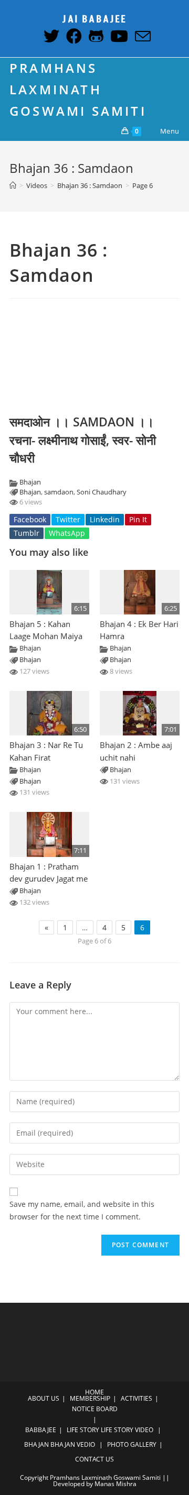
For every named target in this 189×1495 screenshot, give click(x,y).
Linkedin (105, 519)
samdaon (59, 492)
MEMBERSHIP (90, 1398)
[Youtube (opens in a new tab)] (118, 36)
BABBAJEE (40, 1429)
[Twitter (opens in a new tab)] (50, 36)
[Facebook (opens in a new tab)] (72, 36)
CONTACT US (94, 1459)
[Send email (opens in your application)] (140, 36)
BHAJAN (36, 1444)
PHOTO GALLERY (131, 1444)
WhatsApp (67, 533)
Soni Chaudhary (102, 492)
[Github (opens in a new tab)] (95, 36)
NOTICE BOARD (95, 1408)
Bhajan (30, 482)
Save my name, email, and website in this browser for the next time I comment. (81, 1210)
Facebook (30, 519)
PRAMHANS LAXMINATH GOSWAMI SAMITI (77, 89)
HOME (94, 1392)
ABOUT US (43, 1398)
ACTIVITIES (136, 1398)
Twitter (68, 519)
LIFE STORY (83, 1429)
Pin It (138, 519)
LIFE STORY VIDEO (127, 1429)
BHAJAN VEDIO (72, 1444)
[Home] (12, 185)
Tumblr (26, 533)
